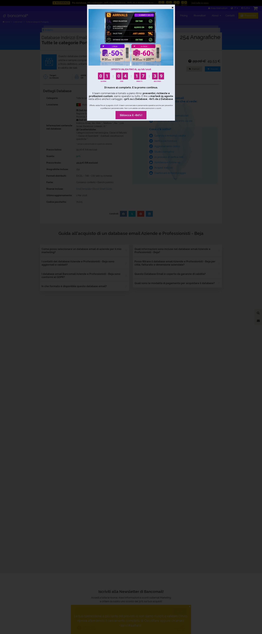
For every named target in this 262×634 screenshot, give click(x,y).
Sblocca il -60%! (131, 115)
